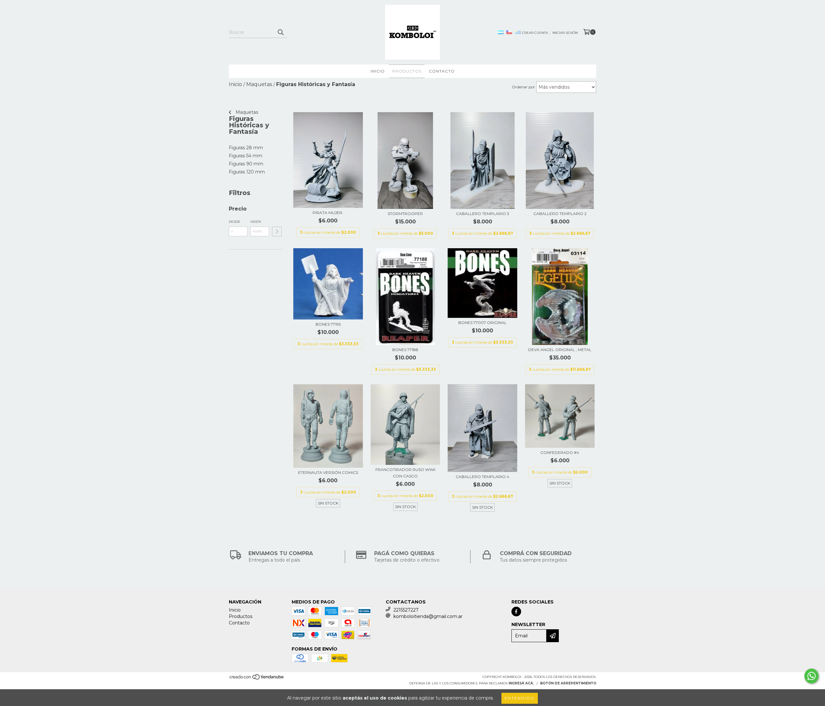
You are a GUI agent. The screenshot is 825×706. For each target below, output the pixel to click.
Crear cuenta (535, 33)
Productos (407, 71)
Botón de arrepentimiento (568, 683)
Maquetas (246, 112)
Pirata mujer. (328, 212)
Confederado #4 (559, 452)
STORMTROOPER (405, 213)
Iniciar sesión (565, 33)
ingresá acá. (521, 683)
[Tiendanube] (257, 679)
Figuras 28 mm (246, 148)
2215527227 (406, 610)
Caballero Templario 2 (560, 213)
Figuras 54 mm (245, 156)
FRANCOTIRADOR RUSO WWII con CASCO (405, 472)
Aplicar (277, 231)
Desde (234, 222)
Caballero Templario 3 (482, 213)
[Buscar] (280, 32)
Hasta (255, 222)
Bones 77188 (405, 349)
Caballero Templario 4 (482, 476)
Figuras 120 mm (247, 172)
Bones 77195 (328, 324)
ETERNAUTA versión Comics (328, 472)
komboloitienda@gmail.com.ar (427, 616)
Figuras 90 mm (246, 164)
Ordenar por (523, 86)
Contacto (442, 71)
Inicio (378, 71)
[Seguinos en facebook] (516, 611)
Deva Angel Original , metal (559, 349)
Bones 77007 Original (482, 322)
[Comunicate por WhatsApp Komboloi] (811, 676)
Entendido (520, 698)
